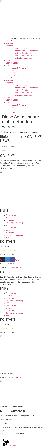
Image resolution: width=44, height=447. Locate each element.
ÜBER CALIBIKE (12, 63)
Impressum (10, 220)
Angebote (9, 43)
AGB (7, 225)
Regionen (9, 46)
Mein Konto (15, 75)
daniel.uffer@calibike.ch (9, 250)
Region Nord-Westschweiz (21, 56)
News (8, 60)
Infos (8, 65)
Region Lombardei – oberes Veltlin (24, 51)
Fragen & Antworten (19, 68)
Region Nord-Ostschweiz (21, 53)
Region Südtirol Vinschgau (21, 58)
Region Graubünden (19, 48)
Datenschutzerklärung (14, 223)
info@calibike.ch (6, 328)
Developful (16, 267)
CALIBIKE (9, 41)
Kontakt (14, 73)
